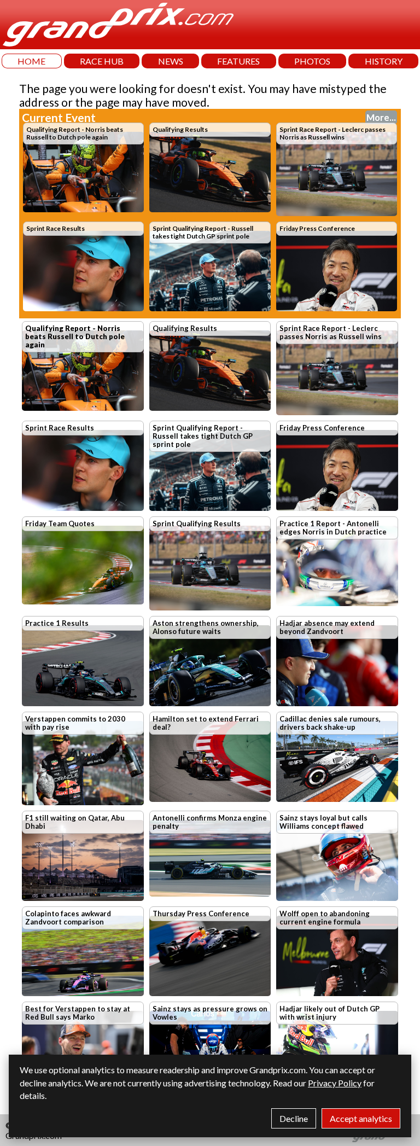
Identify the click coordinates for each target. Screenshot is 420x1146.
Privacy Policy (334, 1083)
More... (381, 117)
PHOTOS (312, 61)
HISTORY (383, 61)
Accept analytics (361, 1118)
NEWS (170, 61)
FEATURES (238, 61)
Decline (293, 1118)
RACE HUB (102, 61)
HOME (31, 61)
